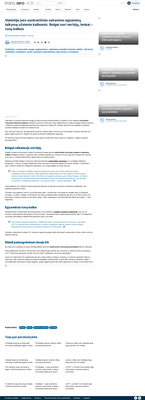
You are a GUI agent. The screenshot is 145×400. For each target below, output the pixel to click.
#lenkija (29, 327)
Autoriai (86, 9)
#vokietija (53, 327)
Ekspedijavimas (11, 9)
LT (122, 3)
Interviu (58, 9)
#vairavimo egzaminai (41, 327)
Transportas (25, 9)
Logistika (36, 9)
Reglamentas (26, 398)
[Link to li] (139, 398)
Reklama (136, 9)
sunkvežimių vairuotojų (57, 161)
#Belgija (22, 327)
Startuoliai (68, 9)
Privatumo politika (11, 398)
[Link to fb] (135, 398)
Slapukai (87, 398)
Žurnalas (48, 9)
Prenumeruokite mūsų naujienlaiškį (57, 398)
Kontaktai (76, 398)
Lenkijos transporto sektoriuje (65, 212)
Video (78, 9)
